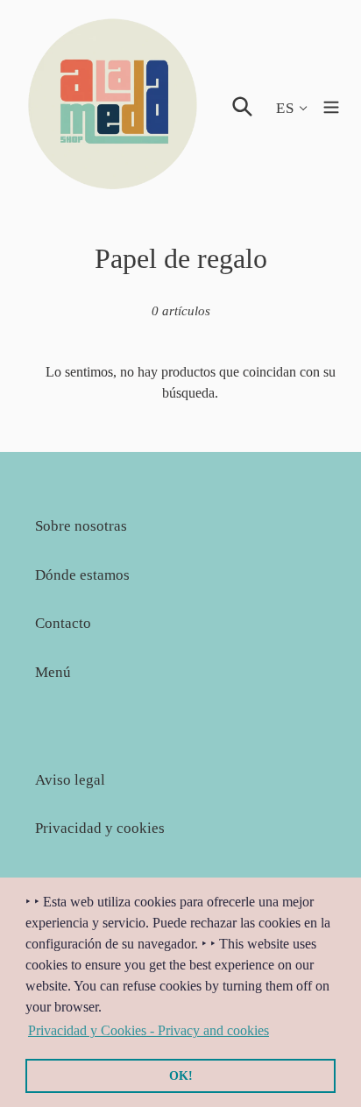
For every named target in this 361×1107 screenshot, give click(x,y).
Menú (53, 672)
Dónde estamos (82, 575)
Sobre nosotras (81, 526)
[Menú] (331, 105)
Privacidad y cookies (100, 828)
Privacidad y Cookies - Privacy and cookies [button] (148, 1030)
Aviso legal (70, 780)
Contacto (63, 623)
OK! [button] (181, 1075)
